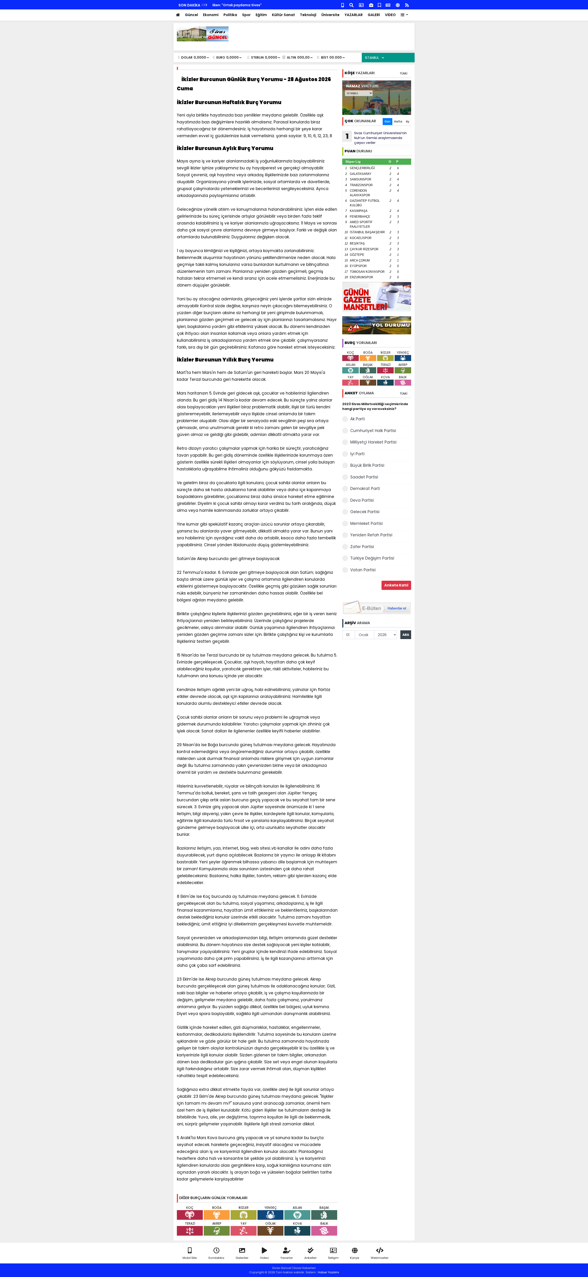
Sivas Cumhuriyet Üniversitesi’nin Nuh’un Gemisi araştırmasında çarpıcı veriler (376, 138)
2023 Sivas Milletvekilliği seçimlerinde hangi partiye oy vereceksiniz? (375, 406)
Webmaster (380, 1258)
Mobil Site (190, 1258)
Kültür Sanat (283, 14)
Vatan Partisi (363, 570)
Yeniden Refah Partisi (371, 535)
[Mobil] (342, 4)
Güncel (191, 14)
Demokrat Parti (365, 488)
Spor (246, 14)
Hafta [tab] (398, 121)
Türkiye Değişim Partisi (372, 558)
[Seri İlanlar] (379, 4)
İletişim (333, 1258)
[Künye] (397, 4)
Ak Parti (357, 419)
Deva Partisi (362, 500)
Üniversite (330, 14)
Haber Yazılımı (328, 1272)
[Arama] (351, 4)
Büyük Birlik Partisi (367, 465)
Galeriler (242, 1258)
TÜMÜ (403, 73)
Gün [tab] (387, 121)
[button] (404, 15)
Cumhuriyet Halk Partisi (373, 430)
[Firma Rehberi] (371, 4)
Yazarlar (286, 1258)
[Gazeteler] (388, 4)
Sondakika (216, 1258)
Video (264, 1258)
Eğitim (261, 14)
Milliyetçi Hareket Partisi (373, 442)
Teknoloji (308, 14)
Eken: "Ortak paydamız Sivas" (237, 5)
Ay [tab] (407, 121)
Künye (354, 1258)
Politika (230, 14)
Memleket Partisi (366, 523)
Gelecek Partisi (364, 512)
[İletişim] (361, 4)
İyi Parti (357, 454)
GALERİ (374, 14)
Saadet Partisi (364, 477)
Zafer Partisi (362, 546)
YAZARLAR (354, 14)
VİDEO (390, 14)
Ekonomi (210, 14)
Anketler (310, 1258)
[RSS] (407, 4)
